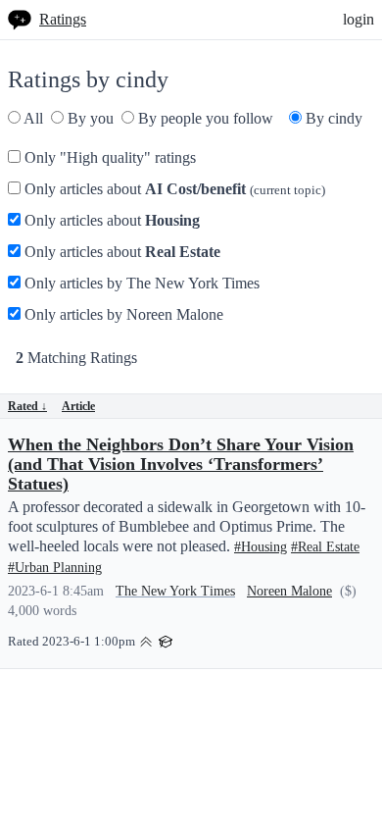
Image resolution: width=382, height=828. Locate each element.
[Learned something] (165, 640)
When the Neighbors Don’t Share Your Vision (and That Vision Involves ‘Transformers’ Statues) (181, 464)
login (358, 19)
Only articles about (173, 189)
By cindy (332, 118)
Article (78, 406)
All (32, 118)
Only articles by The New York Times (140, 283)
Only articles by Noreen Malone (122, 314)
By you (89, 118)
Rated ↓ (27, 406)
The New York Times (175, 591)
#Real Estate (325, 547)
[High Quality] (146, 640)
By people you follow (203, 118)
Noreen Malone (289, 591)
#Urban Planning (55, 567)
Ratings (62, 19)
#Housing (260, 547)
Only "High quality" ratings (108, 157)
